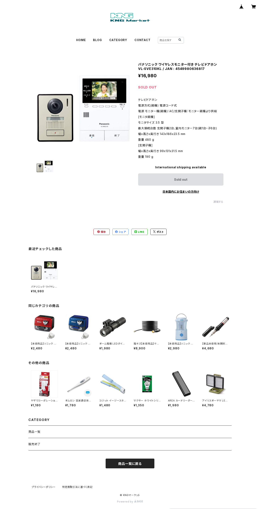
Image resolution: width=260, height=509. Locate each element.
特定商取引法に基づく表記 (77, 486)
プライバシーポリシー (44, 486)
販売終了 (34, 444)
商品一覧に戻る (130, 464)
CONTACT (142, 40)
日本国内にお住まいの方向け (180, 191)
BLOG (97, 40)
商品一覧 (34, 431)
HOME (81, 40)
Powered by (125, 501)
